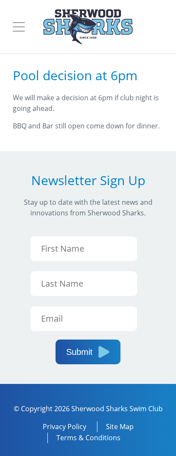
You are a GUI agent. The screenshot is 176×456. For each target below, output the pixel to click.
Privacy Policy (64, 426)
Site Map (120, 426)
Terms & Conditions (88, 437)
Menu (19, 27)
